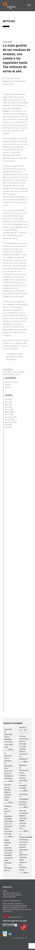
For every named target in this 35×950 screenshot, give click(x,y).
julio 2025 (8, 425)
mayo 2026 (9, 404)
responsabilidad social (11, 374)
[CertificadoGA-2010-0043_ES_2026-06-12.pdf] (7, 925)
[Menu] (29, 5)
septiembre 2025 (11, 422)
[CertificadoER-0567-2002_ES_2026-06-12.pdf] (4, 925)
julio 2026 (8, 399)
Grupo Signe (7, 372)
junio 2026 (8, 402)
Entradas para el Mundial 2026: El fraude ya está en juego (7, 792)
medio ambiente (19, 372)
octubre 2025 (9, 419)
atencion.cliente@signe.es (12, 901)
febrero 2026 (9, 412)
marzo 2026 (9, 409)
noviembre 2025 (10, 417)
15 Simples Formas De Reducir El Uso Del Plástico (15, 356)
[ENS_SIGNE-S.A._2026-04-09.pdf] (15, 926)
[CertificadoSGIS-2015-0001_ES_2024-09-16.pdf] (13, 925)
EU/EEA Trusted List (20, 938)
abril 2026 (8, 407)
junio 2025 (8, 427)
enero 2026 (9, 414)
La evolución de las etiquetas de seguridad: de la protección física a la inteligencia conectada (8, 765)
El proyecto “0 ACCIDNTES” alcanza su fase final (24, 799)
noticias (7, 385)
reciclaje (8, 387)
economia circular (11, 382)
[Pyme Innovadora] (5, 934)
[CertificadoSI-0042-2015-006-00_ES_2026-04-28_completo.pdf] (10, 925)
